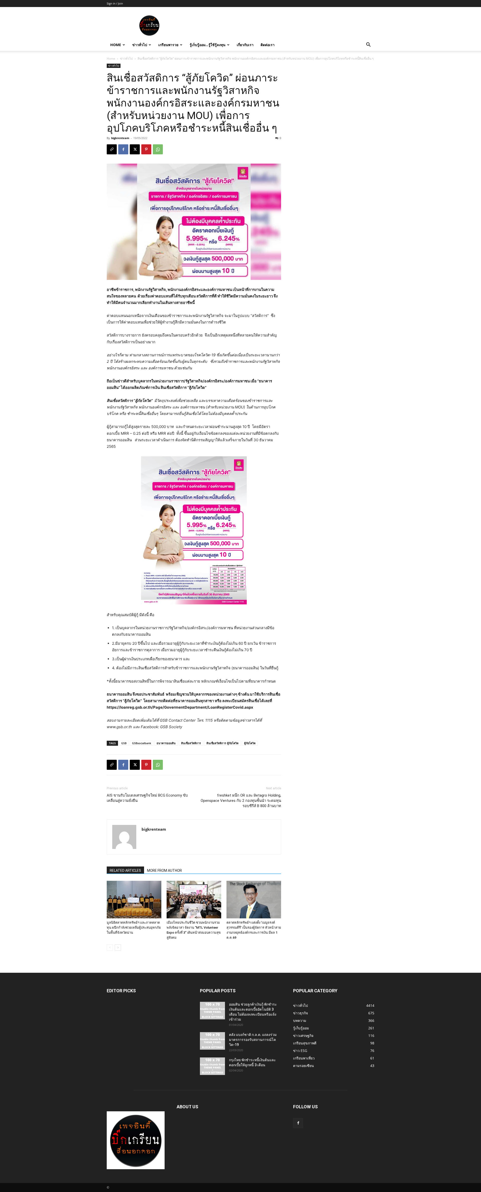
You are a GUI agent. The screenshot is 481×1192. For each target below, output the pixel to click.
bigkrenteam (120, 138)
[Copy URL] (112, 149)
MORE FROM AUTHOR (164, 871)
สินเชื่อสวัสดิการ (191, 743)
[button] (368, 45)
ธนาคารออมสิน (166, 743)
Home (115, 44)
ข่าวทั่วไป (139, 44)
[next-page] (118, 947)
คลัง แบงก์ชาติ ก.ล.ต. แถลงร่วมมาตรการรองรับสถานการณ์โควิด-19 (253, 1040)
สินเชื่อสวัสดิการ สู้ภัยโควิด (222, 743)
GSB (124, 743)
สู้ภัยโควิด (250, 743)
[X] (135, 149)
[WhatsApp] (158, 149)
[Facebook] (123, 149)
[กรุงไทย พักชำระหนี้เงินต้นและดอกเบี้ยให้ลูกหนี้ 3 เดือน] (212, 1066)
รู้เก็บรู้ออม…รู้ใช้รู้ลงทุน (207, 44)
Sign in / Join (115, 3)
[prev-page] (110, 947)
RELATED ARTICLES (125, 871)
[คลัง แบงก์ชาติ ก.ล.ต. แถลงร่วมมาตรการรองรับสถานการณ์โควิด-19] (212, 1041)
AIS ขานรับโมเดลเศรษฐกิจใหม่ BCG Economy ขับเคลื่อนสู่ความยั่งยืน (147, 798)
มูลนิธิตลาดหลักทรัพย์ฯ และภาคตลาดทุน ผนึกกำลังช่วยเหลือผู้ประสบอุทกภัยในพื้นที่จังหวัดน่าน (134, 927)
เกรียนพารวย (168, 44)
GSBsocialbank (141, 743)
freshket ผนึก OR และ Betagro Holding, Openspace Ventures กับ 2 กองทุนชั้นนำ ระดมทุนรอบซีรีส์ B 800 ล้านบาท (241, 800)
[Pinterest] (146, 149)
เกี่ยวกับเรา (245, 44)
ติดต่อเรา (268, 44)
